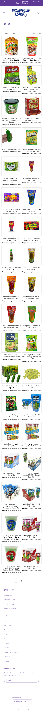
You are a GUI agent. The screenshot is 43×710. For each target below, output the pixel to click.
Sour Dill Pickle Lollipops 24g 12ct (11, 387)
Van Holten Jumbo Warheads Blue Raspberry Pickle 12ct (11, 506)
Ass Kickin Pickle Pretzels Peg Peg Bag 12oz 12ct (31, 59)
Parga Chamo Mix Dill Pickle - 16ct (11, 239)
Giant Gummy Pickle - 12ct (11, 149)
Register (25, 4)
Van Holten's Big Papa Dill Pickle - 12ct (32, 505)
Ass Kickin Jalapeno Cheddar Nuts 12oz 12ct (11, 59)
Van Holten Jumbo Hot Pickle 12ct (11, 445)
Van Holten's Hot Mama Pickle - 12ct (32, 567)
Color (6, 634)
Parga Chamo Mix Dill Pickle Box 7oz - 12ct (32, 239)
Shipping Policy (9, 599)
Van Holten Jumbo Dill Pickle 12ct (31, 416)
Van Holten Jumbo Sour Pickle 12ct (11, 474)
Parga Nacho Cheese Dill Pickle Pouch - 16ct (11, 327)
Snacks (6, 648)
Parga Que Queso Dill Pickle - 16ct (31, 327)
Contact (7, 661)
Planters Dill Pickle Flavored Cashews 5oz (11, 356)
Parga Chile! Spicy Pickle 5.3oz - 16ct (11, 268)
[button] (4, 12)
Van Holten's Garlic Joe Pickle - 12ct (31, 536)
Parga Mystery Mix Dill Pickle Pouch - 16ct (31, 297)
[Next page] (27, 581)
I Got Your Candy (24, 709)
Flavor (6, 639)
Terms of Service (10, 608)
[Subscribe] (36, 680)
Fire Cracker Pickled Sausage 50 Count (31, 119)
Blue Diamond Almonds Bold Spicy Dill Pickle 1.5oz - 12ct (31, 89)
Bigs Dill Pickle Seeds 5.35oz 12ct (11, 88)
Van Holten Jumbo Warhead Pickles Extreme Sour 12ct (31, 475)
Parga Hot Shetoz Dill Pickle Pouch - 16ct (11, 297)
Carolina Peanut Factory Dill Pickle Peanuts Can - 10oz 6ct (11, 120)
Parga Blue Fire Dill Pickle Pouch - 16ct (31, 210)
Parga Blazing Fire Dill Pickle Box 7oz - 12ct (11, 210)
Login (17, 4)
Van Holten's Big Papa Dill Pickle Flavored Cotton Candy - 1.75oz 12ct (11, 537)
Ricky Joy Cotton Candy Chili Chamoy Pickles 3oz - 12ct (31, 357)
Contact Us (8, 595)
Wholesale (7, 657)
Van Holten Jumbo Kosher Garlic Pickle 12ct (31, 445)
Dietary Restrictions (11, 652)
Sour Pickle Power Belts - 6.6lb (31, 387)
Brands (6, 630)
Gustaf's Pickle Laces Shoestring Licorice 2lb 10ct (11, 180)
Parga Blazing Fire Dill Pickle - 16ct (31, 179)
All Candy (7, 625)
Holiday (7, 643)
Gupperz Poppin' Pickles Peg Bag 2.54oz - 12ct (32, 150)
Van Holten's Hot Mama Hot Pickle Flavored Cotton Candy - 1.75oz (11, 568)
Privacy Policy (9, 604)
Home (6, 621)
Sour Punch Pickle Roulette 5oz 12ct (11, 416)
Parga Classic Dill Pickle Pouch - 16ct (32, 268)
